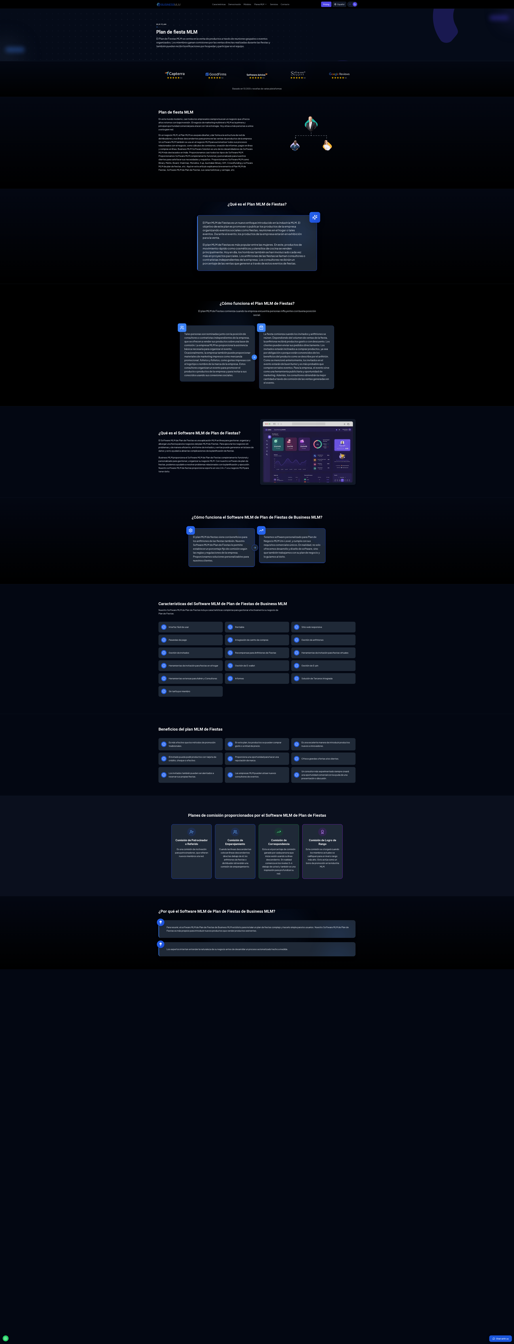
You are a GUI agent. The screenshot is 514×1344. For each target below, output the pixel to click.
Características (219, 4)
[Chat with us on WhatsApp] (6, 1338)
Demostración (234, 4)
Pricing (326, 4)
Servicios (274, 4)
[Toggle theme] (352, 4)
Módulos (247, 4)
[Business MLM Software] (168, 4)
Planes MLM (259, 4)
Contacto (285, 4)
